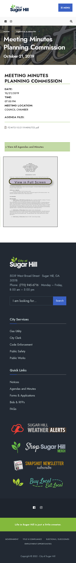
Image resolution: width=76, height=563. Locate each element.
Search (60, 301)
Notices (14, 382)
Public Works (17, 358)
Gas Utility (15, 331)
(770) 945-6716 (29, 285)
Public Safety (17, 351)
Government (11, 539)
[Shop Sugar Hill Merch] (38, 447)
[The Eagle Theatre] (38, 483)
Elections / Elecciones (57, 539)
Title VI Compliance (32, 539)
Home (7, 31)
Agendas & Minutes (26, 31)
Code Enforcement (21, 345)
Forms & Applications (22, 395)
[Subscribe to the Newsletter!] (38, 465)
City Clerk (15, 338)
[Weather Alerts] (38, 429)
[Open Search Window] (70, 21)
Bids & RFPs (17, 402)
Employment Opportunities (38, 543)
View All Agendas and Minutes (25, 147)
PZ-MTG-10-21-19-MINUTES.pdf (23, 127)
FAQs (13, 409)
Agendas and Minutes (23, 389)
